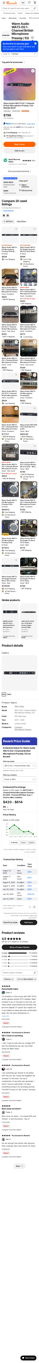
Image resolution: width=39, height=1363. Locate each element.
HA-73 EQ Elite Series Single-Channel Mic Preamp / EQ (26, 625)
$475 (30, 878)
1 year (23, 842)
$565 (30, 889)
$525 (30, 882)
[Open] (33, 765)
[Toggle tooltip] (24, 62)
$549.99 (31, 894)
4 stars (4, 956)
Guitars (20, 13)
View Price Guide (10, 922)
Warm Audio (19, 706)
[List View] (7, 215)
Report (6, 1023)
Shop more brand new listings (18, 171)
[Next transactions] (34, 907)
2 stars (4, 963)
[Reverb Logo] (11, 2)
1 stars (4, 966)
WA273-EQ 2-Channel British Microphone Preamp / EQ (8, 625)
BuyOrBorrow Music (14, 160)
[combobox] (17, 765)
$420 (30, 899)
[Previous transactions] (30, 907)
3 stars (4, 959)
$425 (30, 872)
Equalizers (18, 727)
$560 (30, 886)
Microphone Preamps (23, 729)
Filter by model (8, 761)
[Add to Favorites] (32, 37)
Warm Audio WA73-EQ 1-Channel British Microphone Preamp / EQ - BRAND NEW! (18, 105)
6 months (14, 842)
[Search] (34, 8)
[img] (26, 160)
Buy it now (19, 144)
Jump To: (6, 54)
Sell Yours (28, 922)
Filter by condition (10, 775)
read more (5, 1016)
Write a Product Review (19, 947)
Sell (23, 3)
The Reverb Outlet (9, 13)
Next (18, 1166)
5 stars (4, 953)
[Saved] (29, 2)
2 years (31, 842)
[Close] (35, 43)
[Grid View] (4, 215)
